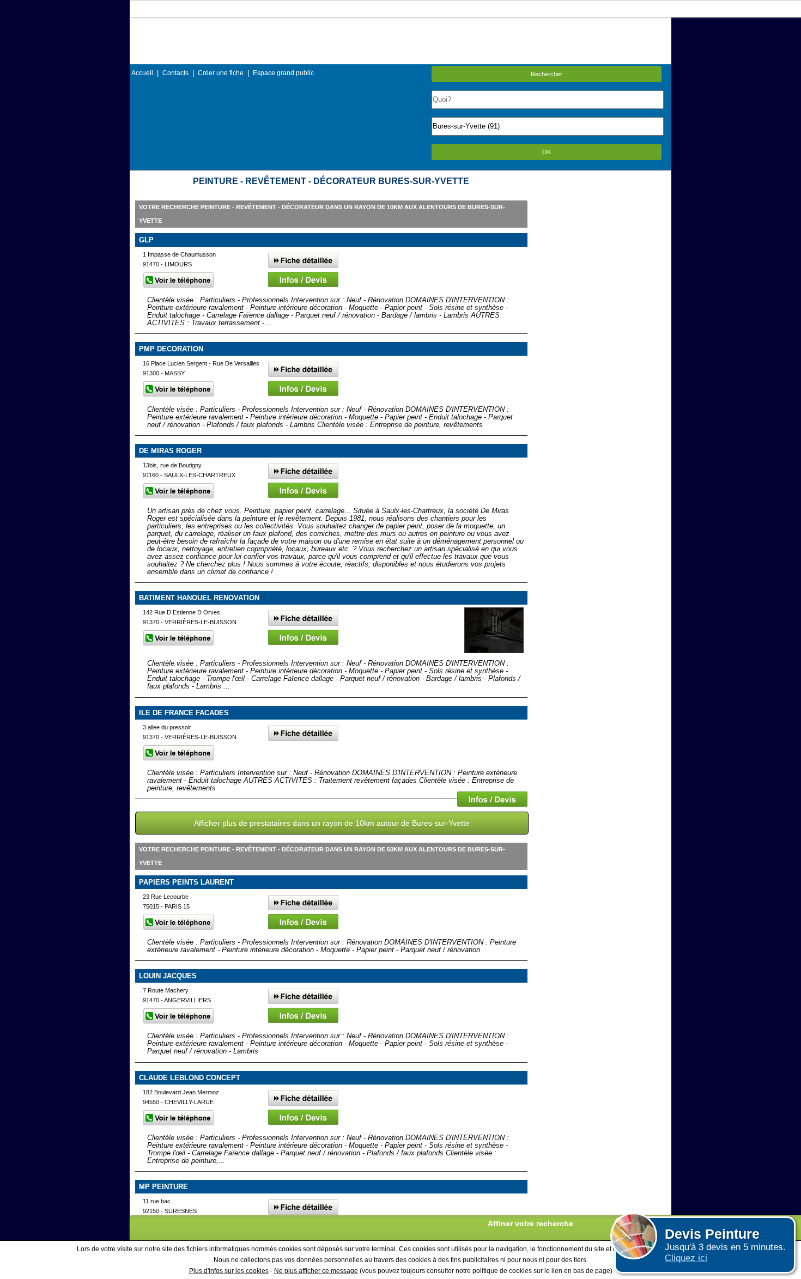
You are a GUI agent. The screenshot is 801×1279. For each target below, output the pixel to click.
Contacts (175, 73)
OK (546, 152)
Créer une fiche (221, 73)
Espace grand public (283, 73)
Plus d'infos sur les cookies (229, 1271)
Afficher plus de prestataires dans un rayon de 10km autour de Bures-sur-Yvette (332, 823)
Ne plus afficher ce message (316, 1271)
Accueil (142, 73)
